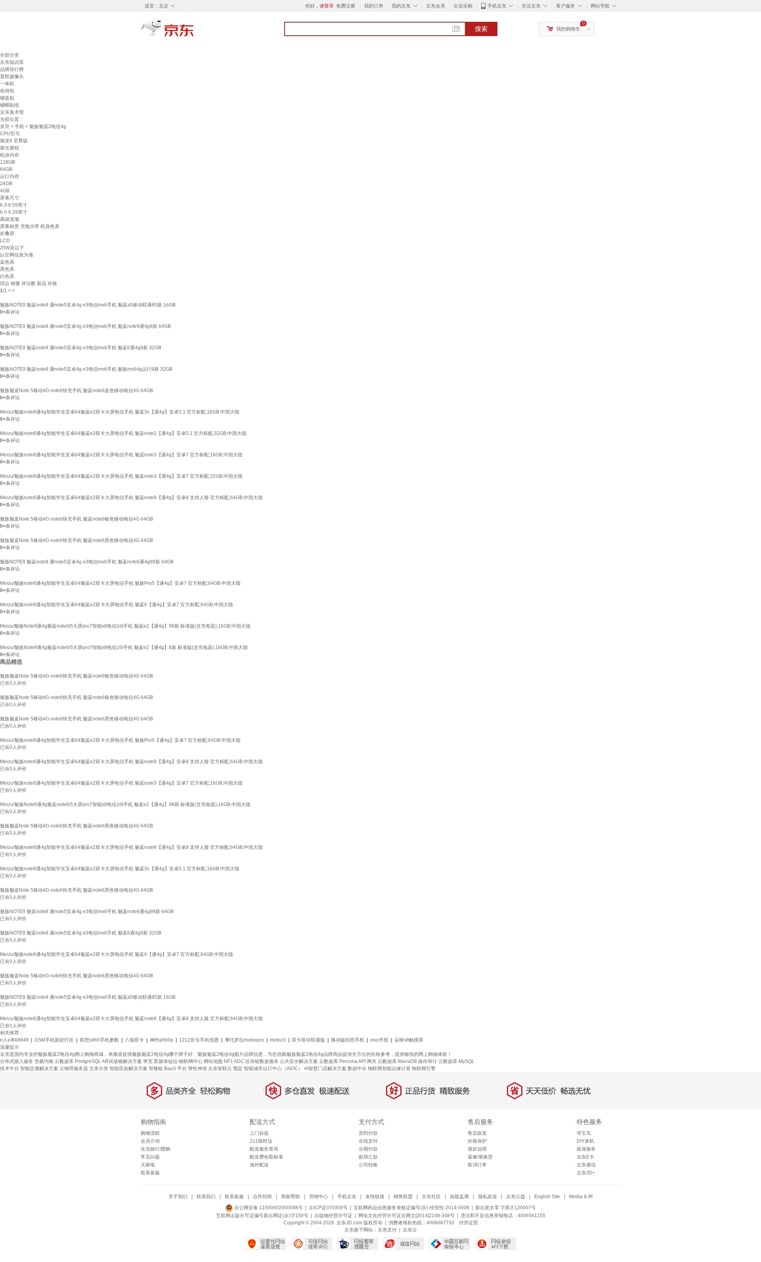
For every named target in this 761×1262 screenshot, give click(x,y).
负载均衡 (44, 1061)
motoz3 (278, 1040)
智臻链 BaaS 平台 (168, 1068)
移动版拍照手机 (347, 1040)
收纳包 (7, 91)
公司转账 (368, 1165)
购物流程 (150, 1133)
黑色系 (7, 269)
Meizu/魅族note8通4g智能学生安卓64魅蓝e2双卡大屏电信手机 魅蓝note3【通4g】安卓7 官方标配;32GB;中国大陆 (121, 476)
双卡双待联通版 (308, 1040)
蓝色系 (7, 262)
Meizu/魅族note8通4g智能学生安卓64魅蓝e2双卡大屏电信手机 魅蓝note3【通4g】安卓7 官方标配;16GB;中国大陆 (121, 455)
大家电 (148, 1165)
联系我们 (206, 1196)
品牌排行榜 (12, 69)
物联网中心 (191, 1061)
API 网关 (367, 1061)
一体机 (7, 83)
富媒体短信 (166, 1061)
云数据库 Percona (338, 1061)
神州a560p (161, 1040)
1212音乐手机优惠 (199, 1040)
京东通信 (586, 1165)
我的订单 (373, 6)
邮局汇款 (368, 1157)
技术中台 (9, 1068)
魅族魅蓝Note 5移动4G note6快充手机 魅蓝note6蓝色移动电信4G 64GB (76, 390)
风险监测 (459, 1196)
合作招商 (262, 1196)
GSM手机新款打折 (54, 1040)
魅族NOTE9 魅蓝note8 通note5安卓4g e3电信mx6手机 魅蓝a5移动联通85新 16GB (88, 305)
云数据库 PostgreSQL (78, 1061)
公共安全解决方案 (299, 1061)
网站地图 (213, 1061)
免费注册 (345, 6)
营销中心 (318, 1196)
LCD (5, 240)
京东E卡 (585, 1157)
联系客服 (150, 1173)
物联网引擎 (424, 1068)
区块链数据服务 (262, 1061)
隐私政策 (487, 1196)
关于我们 (177, 1196)
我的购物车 (568, 29)
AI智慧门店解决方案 (325, 1068)
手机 (19, 126)
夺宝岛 (584, 1133)
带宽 (148, 1061)
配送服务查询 (264, 1149)
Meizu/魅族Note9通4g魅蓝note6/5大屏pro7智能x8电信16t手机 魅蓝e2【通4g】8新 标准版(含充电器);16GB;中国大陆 (124, 647)
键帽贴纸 (9, 105)
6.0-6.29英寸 (13, 212)
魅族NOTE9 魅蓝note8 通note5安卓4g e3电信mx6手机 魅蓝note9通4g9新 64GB (85, 326)
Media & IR (581, 1196)
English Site (547, 1196)
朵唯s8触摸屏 (408, 1040)
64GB (6, 169)
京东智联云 (220, 1068)
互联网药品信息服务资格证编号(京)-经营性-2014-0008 (411, 1207)
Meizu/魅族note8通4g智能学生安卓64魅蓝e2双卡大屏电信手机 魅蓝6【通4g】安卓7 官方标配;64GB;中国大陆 (116, 604)
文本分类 (98, 1068)
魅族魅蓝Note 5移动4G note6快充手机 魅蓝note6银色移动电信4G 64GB (76, 519)
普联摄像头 (12, 76)
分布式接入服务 (16, 1061)
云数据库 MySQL (456, 1061)
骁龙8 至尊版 (14, 141)
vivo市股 (379, 1040)
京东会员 (435, 6)
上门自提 (259, 1133)
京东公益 (515, 1196)
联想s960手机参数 (99, 1040)
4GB (5, 190)
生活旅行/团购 (155, 1149)
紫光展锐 (9, 148)
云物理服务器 (73, 1068)
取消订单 (477, 1165)
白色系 (7, 276)
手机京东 (497, 6)
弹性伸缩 (197, 1068)
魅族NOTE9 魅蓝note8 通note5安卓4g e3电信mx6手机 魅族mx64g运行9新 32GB (86, 369)
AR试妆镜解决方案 (122, 1061)
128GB (7, 162)
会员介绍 (150, 1141)
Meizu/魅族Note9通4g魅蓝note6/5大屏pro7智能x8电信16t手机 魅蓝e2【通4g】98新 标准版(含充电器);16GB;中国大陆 (125, 626)
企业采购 (462, 6)
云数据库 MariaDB (397, 1061)
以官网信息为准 (16, 255)
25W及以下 (12, 248)
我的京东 (401, 6)
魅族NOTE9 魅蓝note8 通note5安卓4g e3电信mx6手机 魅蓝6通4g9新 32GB (80, 347)
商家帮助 (290, 1196)
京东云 (410, 1230)
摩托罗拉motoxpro (244, 1040)
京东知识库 (12, 62)
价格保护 (477, 1141)
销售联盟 (403, 1196)
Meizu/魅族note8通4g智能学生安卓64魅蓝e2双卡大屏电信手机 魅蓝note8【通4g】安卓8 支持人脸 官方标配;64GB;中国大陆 (131, 497)
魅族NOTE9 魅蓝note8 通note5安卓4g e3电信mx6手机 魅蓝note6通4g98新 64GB (87, 562)
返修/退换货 (480, 1157)
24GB (6, 183)
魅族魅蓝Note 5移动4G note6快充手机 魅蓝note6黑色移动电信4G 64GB (76, 540)
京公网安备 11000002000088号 (268, 1207)
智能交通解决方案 (39, 1068)
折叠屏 (7, 233)
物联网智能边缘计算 (389, 1068)
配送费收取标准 (266, 1157)
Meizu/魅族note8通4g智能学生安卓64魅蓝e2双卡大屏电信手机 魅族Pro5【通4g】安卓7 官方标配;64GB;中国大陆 (120, 583)
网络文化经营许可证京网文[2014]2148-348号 (406, 1215)
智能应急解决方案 (128, 1068)
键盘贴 (7, 98)
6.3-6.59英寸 (13, 205)
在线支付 (368, 1141)
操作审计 (427, 1061)
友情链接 (374, 1196)
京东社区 (431, 1196)
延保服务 (586, 1149)
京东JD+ (586, 1173)
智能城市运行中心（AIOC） (273, 1068)
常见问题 (150, 1157)
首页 (5, 126)
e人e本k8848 (14, 1040)
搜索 (481, 28)
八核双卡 (134, 1040)
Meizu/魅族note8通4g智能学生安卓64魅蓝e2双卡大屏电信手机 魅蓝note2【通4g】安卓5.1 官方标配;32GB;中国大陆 (123, 433)
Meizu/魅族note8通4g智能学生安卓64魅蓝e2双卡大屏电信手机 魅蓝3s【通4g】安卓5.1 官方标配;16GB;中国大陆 (119, 412)
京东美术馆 (12, 112)
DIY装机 (585, 1141)
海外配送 (259, 1165)
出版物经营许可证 (333, 1215)
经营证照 (468, 1223)
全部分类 (9, 55)
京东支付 (387, 1230)
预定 (238, 1068)
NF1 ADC (234, 1061)
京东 (194, 32)
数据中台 (357, 1068)
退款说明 (477, 1149)
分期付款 (368, 1149)
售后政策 (477, 1133)
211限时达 (261, 1141)
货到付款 (368, 1133)
